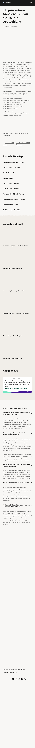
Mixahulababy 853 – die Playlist (13, 194)
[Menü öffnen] (31, 3)
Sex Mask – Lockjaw (9, 173)
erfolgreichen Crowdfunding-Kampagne (14, 85)
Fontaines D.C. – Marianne (11, 189)
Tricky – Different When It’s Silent (14, 199)
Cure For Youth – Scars (10, 204)
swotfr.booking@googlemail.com (12, 115)
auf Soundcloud (7, 450)
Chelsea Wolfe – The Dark (11, 167)
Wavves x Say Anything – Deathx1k (13, 291)
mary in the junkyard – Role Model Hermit (15, 245)
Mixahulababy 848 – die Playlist (12, 358)
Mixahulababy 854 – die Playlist (13, 162)
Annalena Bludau (8, 133)
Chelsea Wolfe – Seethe (11, 183)
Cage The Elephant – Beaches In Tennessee (16, 313)
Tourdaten (6, 135)
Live (17, 133)
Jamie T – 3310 (8, 178)
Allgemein (14, 26)
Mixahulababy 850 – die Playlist (12, 268)
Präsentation (24, 133)
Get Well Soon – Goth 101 (11, 210)
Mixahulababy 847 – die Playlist (12, 336)
